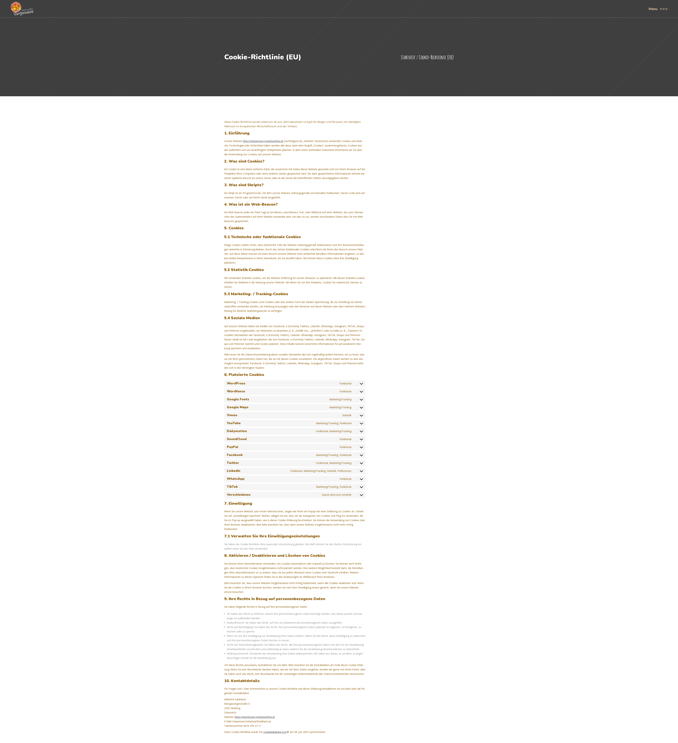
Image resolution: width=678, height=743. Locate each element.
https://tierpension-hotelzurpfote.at (263, 141)
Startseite (408, 57)
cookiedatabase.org (274, 732)
